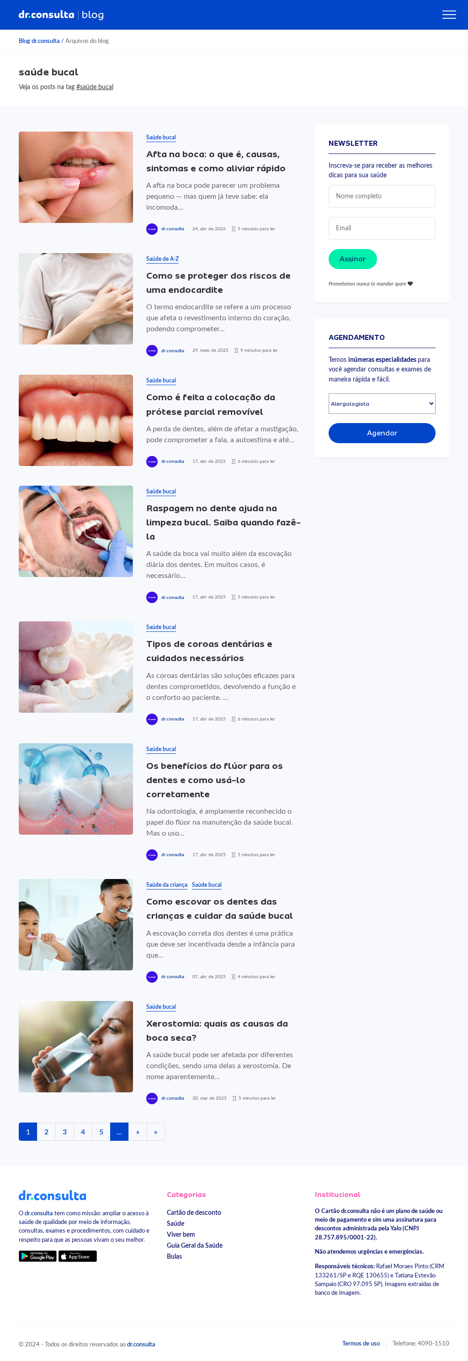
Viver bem (181, 1234)
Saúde (175, 1223)
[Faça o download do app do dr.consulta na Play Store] (38, 1255)
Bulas (174, 1256)
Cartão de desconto (194, 1212)
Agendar (382, 433)
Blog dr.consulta (39, 41)
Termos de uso (361, 1343)
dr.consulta (172, 229)
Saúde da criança (166, 885)
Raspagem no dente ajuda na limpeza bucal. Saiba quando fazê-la (223, 522)
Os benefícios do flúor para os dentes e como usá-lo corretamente (214, 780)
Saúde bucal (161, 137)
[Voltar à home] (52, 1194)
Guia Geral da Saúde (195, 1245)
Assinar (353, 259)
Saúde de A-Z (162, 259)
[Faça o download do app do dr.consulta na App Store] (77, 1255)
